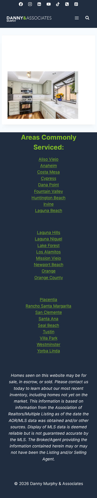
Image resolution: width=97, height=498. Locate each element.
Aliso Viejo (48, 159)
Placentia (48, 299)
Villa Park (48, 338)
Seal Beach (48, 325)
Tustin (48, 331)
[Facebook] (21, 4)
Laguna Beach (48, 210)
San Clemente (48, 312)
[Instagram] (30, 4)
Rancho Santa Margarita (48, 306)
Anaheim (48, 165)
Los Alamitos (48, 251)
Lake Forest (48, 245)
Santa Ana (48, 318)
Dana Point (48, 184)
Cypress (48, 178)
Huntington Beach (48, 197)
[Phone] (67, 4)
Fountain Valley (48, 191)
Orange (49, 271)
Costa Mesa (48, 172)
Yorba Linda (48, 350)
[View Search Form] (87, 18)
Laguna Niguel (48, 238)
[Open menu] (77, 17)
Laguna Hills (48, 232)
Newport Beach (48, 264)
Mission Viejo (48, 258)
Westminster (48, 344)
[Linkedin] (39, 4)
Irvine (49, 204)
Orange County (48, 277)
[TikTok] (58, 4)
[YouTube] (48, 4)
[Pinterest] (76, 4)
